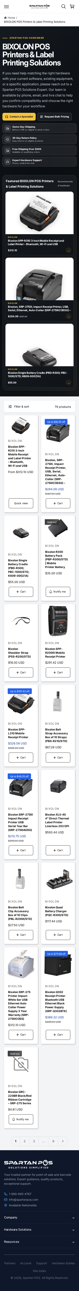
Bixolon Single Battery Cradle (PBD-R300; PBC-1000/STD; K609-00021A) (18, 568)
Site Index (39, 1271)
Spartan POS (31, 1277)
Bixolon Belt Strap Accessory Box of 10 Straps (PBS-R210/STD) (56, 735)
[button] (6, 6)
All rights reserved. (55, 1277)
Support (41, 1263)
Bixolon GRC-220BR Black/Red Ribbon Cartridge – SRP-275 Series (20, 1097)
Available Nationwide (23, 1205)
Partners (9, 1263)
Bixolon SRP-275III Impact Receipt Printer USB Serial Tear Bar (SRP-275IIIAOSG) (20, 822)
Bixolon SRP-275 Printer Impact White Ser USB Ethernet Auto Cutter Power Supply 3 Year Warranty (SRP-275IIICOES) (19, 1005)
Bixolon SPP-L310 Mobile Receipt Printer (18, 733)
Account (25, 1263)
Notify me (59, 591)
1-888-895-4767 (20, 1194)
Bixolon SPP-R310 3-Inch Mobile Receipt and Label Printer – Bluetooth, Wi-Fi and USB (19, 456)
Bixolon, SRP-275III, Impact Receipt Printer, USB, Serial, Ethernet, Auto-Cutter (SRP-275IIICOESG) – (55, 471)
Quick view (21, 503)
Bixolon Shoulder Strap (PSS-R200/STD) (19, 652)
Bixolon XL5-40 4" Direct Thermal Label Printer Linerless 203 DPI (57, 820)
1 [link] (15, 1141)
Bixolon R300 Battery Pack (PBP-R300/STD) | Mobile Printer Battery (56, 559)
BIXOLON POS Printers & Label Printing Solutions (34, 21)
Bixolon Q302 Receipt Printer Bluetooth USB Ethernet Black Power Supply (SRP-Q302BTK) (56, 1001)
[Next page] (63, 1141)
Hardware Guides (63, 1263)
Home (11, 17)
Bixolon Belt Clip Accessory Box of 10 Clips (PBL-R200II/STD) (20, 913)
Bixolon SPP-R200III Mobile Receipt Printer (55, 652)
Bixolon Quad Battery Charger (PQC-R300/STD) (56, 911)
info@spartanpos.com (23, 1199)
